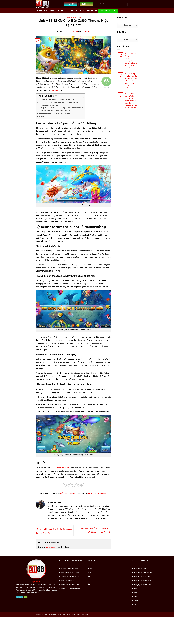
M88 (83, 614)
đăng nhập (50, 547)
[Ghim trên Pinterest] (78, 485)
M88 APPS (80, 11)
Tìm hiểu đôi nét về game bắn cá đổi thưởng (56, 100)
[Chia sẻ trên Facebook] (65, 485)
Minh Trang (85, 32)
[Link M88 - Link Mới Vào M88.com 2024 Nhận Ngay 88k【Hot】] (42, 4)
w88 (64, 614)
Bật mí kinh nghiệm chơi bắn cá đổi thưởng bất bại (58, 102)
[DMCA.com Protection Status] (22, 597)
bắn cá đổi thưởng (93, 493)
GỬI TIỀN (59, 11)
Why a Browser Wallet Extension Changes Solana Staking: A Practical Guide (131, 60)
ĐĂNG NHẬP (49, 11)
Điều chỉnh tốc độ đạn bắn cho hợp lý (56, 111)
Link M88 (103, 493)
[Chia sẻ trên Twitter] (69, 485)
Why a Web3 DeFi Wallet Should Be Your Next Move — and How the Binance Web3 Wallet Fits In (131, 100)
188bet (69, 614)
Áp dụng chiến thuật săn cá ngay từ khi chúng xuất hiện (62, 108)
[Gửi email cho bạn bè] (73, 485)
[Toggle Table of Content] (81, 96)
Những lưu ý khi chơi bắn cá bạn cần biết (54, 113)
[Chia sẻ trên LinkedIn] (82, 485)
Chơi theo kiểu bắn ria (50, 105)
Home (39, 11)
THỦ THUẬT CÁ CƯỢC (108, 11)
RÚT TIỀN (70, 11)
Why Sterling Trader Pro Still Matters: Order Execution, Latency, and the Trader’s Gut (131, 80)
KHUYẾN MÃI (92, 11)
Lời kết (41, 116)
